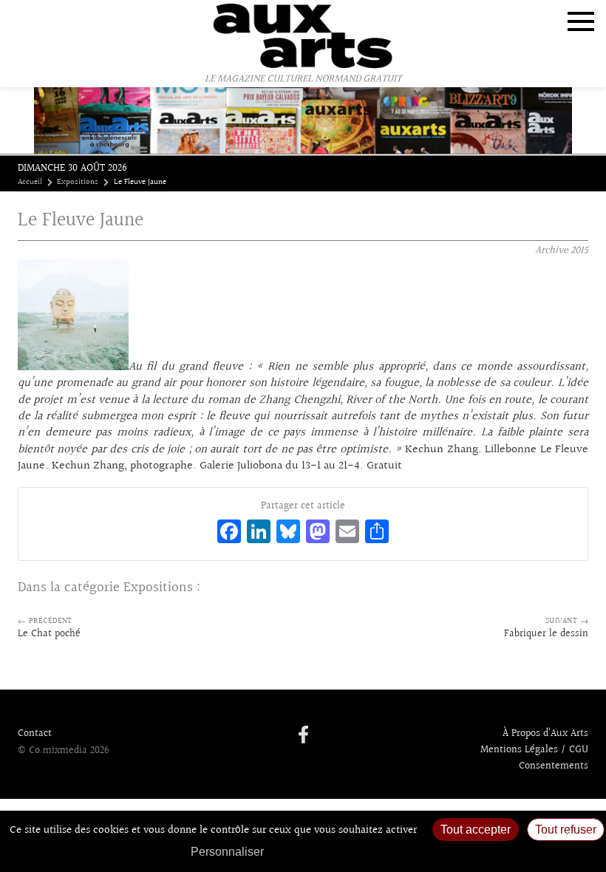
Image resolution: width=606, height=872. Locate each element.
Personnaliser (227, 851)
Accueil (30, 182)
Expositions (77, 182)
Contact (35, 734)
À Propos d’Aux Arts (545, 734)
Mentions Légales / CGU (534, 750)
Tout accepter (475, 829)
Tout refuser (565, 829)
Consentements (553, 766)
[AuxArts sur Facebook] (303, 736)
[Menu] (581, 21)
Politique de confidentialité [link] (351, 851)
